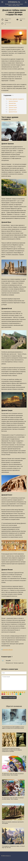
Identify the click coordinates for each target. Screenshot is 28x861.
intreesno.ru (14, 2)
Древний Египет (13, 109)
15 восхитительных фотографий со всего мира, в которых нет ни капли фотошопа (13, 727)
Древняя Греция (13, 107)
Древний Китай (12, 105)
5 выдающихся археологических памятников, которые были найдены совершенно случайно (12, 750)
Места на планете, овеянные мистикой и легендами (13, 822)
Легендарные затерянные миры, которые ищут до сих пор (13, 846)
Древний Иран (12, 103)
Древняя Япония (13, 111)
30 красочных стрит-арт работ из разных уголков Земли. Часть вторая (13, 774)
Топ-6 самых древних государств (15, 99)
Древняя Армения (13, 101)
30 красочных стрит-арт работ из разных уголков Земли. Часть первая (13, 798)
